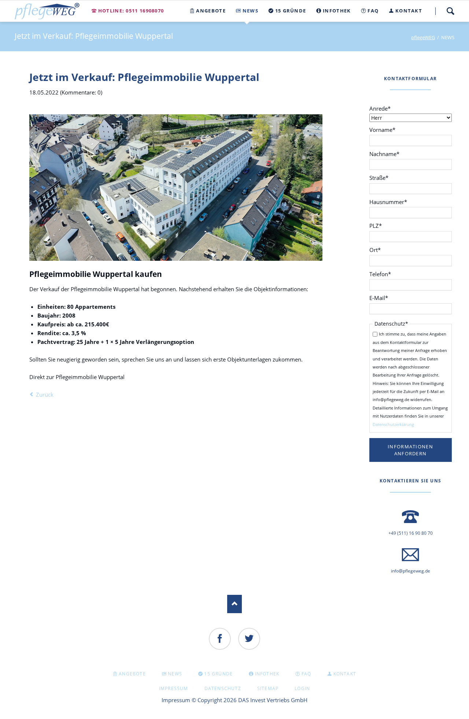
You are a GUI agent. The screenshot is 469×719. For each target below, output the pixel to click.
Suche (450, 11)
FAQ (306, 674)
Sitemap (267, 688)
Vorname (382, 129)
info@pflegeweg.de (410, 571)
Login (302, 688)
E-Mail (381, 297)
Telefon (381, 274)
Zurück (44, 394)
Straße (381, 177)
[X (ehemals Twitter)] (249, 639)
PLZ (381, 225)
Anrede (381, 108)
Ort (381, 249)
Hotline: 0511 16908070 (131, 10)
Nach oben (234, 604)
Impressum (173, 688)
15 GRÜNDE (218, 674)
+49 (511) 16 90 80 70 (410, 533)
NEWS (175, 674)
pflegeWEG (423, 37)
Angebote (132, 674)
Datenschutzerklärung (393, 424)
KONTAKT (344, 674)
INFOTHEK (267, 674)
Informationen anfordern (410, 450)
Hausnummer (388, 201)
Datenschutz (222, 688)
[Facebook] (220, 639)
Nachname (384, 153)
